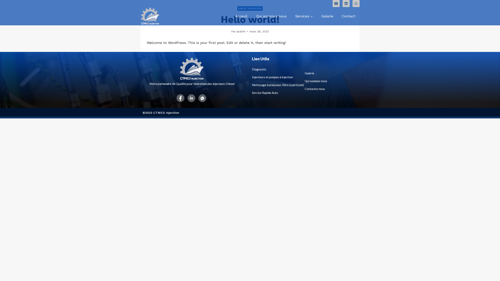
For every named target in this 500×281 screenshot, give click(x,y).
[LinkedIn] (191, 98)
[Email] (336, 3)
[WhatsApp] (356, 3)
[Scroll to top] (491, 274)
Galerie (327, 16)
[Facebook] (180, 98)
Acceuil (241, 16)
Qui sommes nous (271, 16)
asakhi (241, 31)
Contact (348, 16)
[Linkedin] (346, 3)
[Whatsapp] (202, 98)
